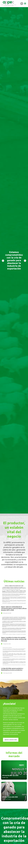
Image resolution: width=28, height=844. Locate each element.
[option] (14, 260)
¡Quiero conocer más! (11, 739)
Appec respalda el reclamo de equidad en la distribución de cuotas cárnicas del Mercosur (13, 639)
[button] (3, 261)
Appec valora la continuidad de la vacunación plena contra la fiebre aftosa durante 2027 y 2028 (14, 608)
